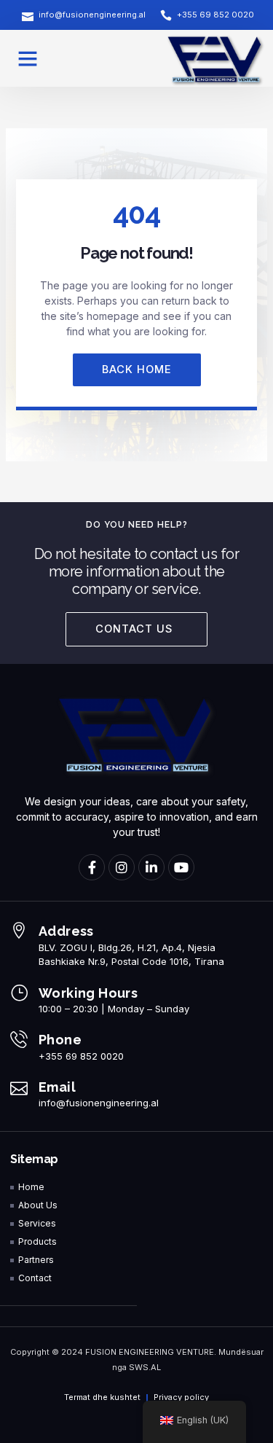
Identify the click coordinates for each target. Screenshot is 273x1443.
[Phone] (19, 1039)
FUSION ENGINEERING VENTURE (149, 1352)
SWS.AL (145, 1367)
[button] (27, 58)
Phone (60, 1039)
